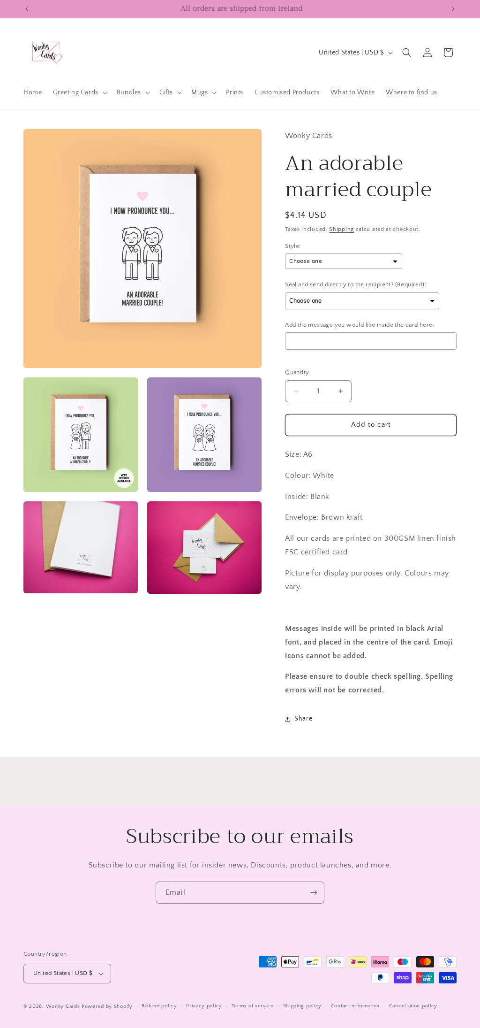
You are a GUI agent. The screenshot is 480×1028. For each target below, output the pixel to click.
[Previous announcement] (26, 9)
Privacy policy (204, 1006)
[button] (79, 92)
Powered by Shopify (107, 1006)
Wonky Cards (63, 1006)
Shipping (341, 229)
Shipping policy (302, 1006)
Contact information (355, 1006)
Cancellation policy (413, 1006)
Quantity (297, 372)
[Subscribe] (313, 893)
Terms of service (253, 1006)
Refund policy (159, 1006)
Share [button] (303, 718)
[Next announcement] (453, 9)
